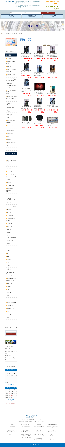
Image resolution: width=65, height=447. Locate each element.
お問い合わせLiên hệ (9, 347)
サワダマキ (9, 165)
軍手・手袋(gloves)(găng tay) (11, 121)
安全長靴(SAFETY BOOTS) (11, 103)
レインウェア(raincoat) (9, 126)
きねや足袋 (9, 223)
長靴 (8, 136)
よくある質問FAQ (53, 16)
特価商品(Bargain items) (10, 62)
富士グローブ (10, 182)
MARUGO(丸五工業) (11, 206)
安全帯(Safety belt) (11, 142)
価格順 (44, 45)
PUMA (8, 157)
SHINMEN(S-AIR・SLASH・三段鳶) (11, 279)
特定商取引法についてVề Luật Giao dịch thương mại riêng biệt (11, 356)
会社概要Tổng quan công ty (52, 431)
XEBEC (9, 299)
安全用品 (9, 66)
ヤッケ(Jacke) (10, 130)
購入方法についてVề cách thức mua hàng (12, 431)
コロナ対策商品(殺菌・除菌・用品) (11, 79)
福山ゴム (9, 259)
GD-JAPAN (9, 289)
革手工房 (9, 269)
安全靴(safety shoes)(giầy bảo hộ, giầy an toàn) (11, 98)
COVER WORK (10, 305)
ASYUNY (9, 212)
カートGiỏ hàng (52, 435)
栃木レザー (9, 202)
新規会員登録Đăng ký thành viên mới (39, 439)
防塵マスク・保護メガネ (11, 75)
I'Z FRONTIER (10, 185)
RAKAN (9, 195)
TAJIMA (9, 250)
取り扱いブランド (11, 153)
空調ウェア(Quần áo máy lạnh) (11, 70)
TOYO (8, 247)
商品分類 (8, 55)
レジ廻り (9, 58)
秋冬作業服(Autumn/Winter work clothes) (11, 116)
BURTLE (9, 168)
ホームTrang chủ (12, 425)
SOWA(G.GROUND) (11, 302)
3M (7, 253)
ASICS (8, 265)
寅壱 (8, 317)
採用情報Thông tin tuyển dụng (39, 431)
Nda (8, 262)
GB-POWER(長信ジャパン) (11, 161)
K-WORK (9, 229)
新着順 (48, 45)
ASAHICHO (9, 283)
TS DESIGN (10, 215)
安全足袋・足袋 (10, 107)
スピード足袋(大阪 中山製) (11, 219)
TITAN (8, 244)
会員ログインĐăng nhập (52, 439)
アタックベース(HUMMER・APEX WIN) (10, 190)
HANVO (9, 314)
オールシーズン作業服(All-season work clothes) (11, 92)
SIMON (8, 321)
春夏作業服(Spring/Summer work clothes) (11, 85)
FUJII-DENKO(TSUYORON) (11, 236)
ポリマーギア (10, 240)
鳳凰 (8, 296)
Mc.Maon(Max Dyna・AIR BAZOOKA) (10, 274)
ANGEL (8, 256)
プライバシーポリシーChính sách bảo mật (39, 435)
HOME (2, 33)
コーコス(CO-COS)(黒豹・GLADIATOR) (11, 175)
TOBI (8, 145)
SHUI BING (9, 226)
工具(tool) (9, 139)
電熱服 (8, 111)
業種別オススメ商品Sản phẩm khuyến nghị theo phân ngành (52, 426)
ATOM (8, 179)
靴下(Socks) (10, 133)
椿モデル (9, 232)
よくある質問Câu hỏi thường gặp (25, 431)
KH (7, 311)
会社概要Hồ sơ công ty (11, 16)
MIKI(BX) (9, 209)
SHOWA (9, 292)
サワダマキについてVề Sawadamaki (25, 425)
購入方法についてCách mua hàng (32, 16)
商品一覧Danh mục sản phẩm (39, 425)
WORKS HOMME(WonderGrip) (11, 199)
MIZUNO (9, 286)
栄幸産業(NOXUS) (11, 308)
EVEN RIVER (10, 171)
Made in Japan (10, 149)
